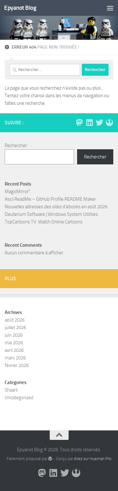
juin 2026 (14, 335)
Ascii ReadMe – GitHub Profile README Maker (50, 199)
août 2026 (15, 320)
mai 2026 (14, 343)
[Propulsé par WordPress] (50, 459)
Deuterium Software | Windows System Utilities (51, 214)
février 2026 (17, 365)
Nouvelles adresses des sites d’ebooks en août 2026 (56, 207)
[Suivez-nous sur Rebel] (109, 122)
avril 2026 (14, 350)
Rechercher (16, 145)
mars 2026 (15, 358)
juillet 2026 (15, 327)
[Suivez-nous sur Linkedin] (89, 122)
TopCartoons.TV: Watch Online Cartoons (43, 222)
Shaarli (11, 390)
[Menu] (110, 8)
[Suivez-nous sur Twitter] (99, 122)
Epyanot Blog (20, 7)
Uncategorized (19, 397)
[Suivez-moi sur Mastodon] (79, 122)
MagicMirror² (17, 191)
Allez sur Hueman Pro (92, 458)
